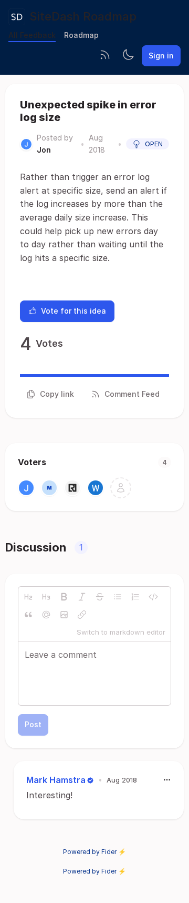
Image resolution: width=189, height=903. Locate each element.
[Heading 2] (28, 597)
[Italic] (82, 597)
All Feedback (32, 35)
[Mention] (46, 615)
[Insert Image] (64, 615)
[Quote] (28, 615)
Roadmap (81, 35)
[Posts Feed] (105, 56)
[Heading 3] (46, 597)
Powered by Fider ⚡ (94, 852)
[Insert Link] (82, 615)
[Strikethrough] (100, 597)
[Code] (153, 597)
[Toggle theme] (128, 56)
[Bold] (64, 597)
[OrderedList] (135, 597)
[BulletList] (117, 597)
